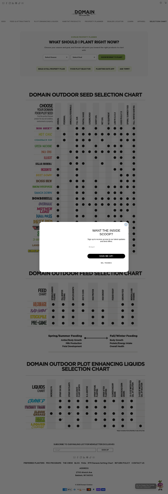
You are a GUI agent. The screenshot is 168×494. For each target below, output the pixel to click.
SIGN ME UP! (106, 256)
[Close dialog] (126, 224)
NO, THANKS (106, 263)
